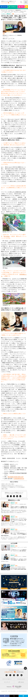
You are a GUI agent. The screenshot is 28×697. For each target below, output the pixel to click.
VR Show (7, 236)
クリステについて (21, 679)
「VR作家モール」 (12, 487)
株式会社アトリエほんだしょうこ (8, 485)
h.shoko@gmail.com (19, 478)
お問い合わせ (21, 682)
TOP (25, 668)
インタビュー (11, 10)
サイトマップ (7, 682)
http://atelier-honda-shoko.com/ (15, 476)
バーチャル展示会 (21, 487)
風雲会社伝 (18, 10)
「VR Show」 (4, 487)
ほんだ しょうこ (19, 485)
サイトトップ (4, 10)
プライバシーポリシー (7, 679)
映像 (3, 488)
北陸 (6, 488)
